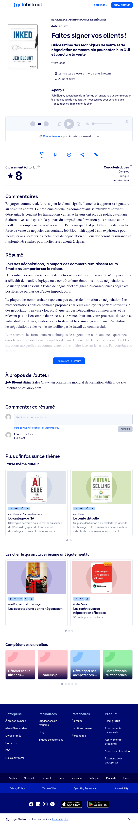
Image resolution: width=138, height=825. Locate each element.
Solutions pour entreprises (113, 760)
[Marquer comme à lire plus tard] (55, 154)
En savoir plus (60, 819)
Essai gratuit (112, 720)
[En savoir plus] (38, 166)
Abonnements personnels (113, 730)
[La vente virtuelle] (101, 487)
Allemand (29, 778)
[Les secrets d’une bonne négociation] (36, 577)
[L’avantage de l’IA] (36, 487)
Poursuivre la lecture (69, 360)
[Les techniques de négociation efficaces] (101, 577)
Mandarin (77, 778)
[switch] (69, 124)
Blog (41, 732)
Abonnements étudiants (113, 741)
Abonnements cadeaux (118, 751)
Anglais (13, 778)
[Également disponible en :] (96, 154)
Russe (61, 778)
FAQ (7, 750)
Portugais (94, 778)
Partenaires (79, 735)
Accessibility (121, 788)
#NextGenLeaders (16, 728)
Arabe (126, 778)
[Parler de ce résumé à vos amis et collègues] (82, 154)
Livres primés (13, 735)
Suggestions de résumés (48, 722)
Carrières (10, 743)
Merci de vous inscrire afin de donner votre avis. (36, 428)
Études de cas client (51, 739)
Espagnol (46, 778)
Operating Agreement (85, 788)
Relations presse (82, 728)
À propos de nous (15, 720)
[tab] (67, 540)
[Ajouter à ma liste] (69, 154)
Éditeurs (77, 720)
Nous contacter (14, 757)
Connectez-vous (52, 136)
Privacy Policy (17, 788)
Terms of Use (49, 788)
